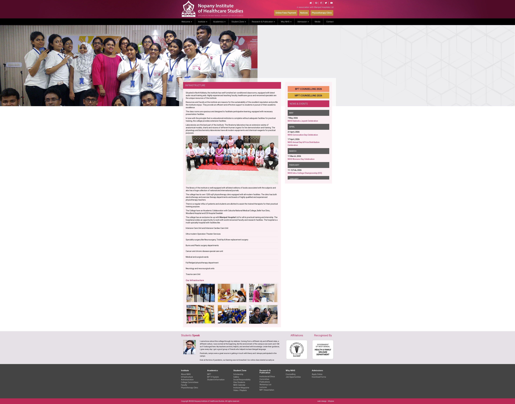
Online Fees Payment (285, 13)
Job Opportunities (293, 377)
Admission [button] (302, 22)
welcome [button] (186, 22)
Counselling (290, 374)
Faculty (184, 385)
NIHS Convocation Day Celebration (303, 135)
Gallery (236, 377)
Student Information (216, 380)
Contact (330, 22)
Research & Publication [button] (262, 22)
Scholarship (238, 374)
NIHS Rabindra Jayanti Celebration (303, 121)
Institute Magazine (241, 388)
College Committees (189, 382)
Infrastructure (187, 377)
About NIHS (186, 374)
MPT (209, 374)
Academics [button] (218, 22)
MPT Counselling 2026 (308, 95)
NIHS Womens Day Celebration (301, 159)
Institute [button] (202, 22)
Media (317, 22)
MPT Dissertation (267, 390)
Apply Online (317, 374)
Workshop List (265, 384)
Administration (187, 380)
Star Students (239, 382)
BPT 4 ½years (213, 377)
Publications (265, 382)
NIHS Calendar (239, 385)
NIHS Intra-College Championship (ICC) (305, 173)
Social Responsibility (242, 380)
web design (322, 401)
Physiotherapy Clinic (322, 13)
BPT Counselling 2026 (308, 89)
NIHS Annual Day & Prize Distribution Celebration (303, 143)
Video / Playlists (240, 390)
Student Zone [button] (237, 22)
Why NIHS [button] (285, 22)
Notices (304, 13)
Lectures (263, 387)
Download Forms (319, 377)
